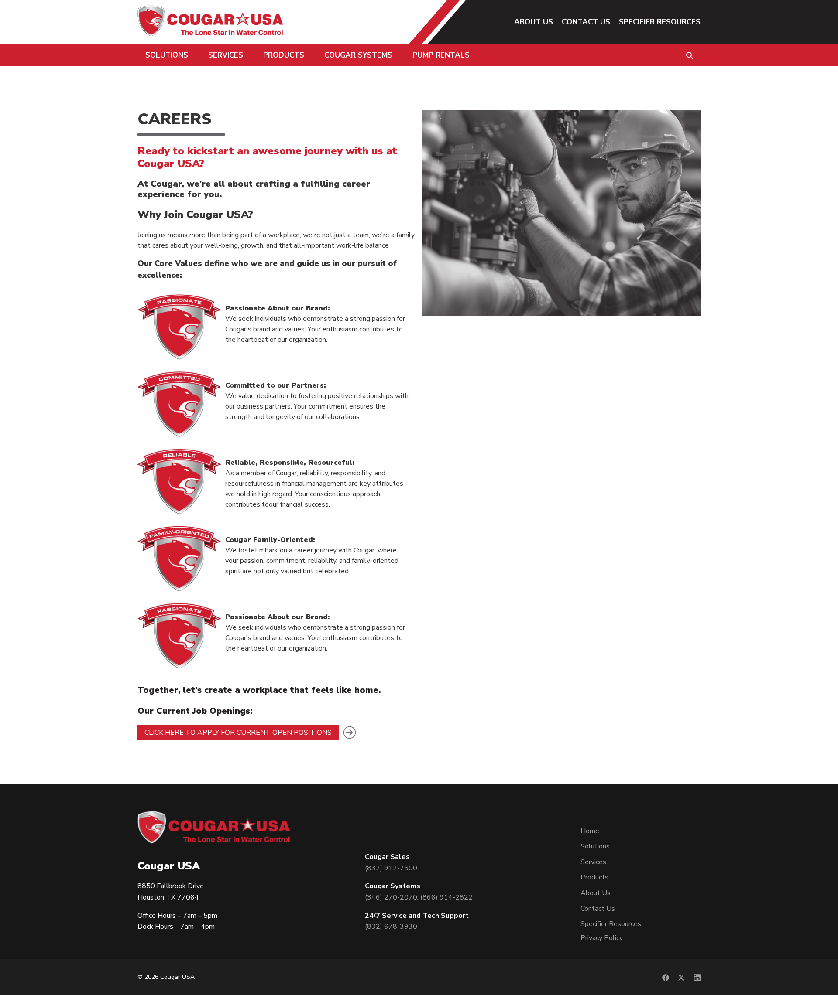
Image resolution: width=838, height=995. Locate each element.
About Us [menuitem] (533, 22)
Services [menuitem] (225, 55)
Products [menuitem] (283, 55)
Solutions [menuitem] (166, 55)
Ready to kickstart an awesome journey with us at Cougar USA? (267, 157)
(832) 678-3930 (391, 926)
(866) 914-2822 (446, 897)
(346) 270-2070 (391, 897)
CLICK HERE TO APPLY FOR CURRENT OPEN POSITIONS (238, 732)
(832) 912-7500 (391, 868)
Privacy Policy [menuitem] (601, 937)
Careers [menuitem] (528, 64)
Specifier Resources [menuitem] (660, 22)
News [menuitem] (524, 80)
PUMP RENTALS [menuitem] (441, 55)
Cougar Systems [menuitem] (358, 55)
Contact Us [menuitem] (586, 22)
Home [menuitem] (589, 831)
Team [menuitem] (524, 49)
